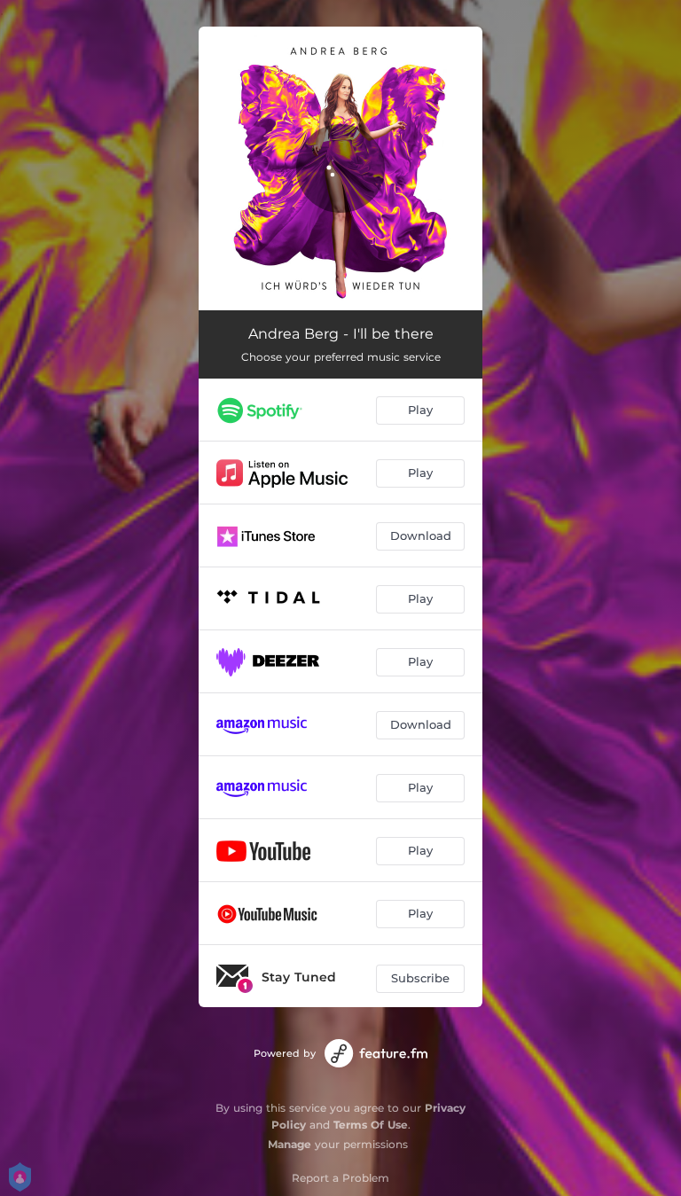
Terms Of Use (370, 1124)
